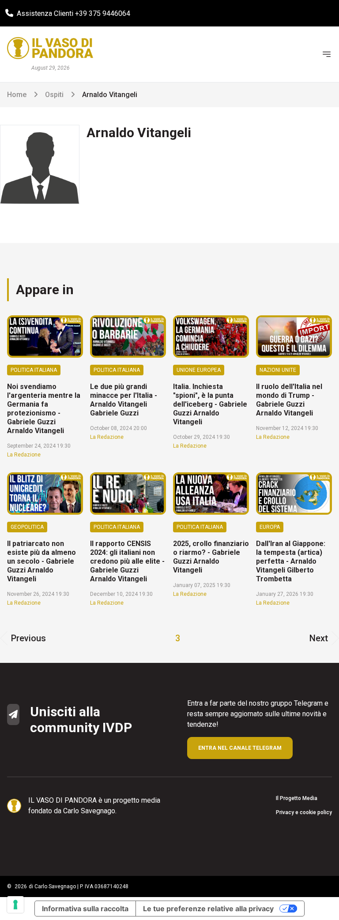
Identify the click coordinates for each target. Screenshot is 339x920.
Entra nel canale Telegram (240, 748)
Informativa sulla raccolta (85, 908)
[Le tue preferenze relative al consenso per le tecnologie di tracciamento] (15, 904)
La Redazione (24, 455)
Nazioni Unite (278, 370)
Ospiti (54, 94)
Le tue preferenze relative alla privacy (208, 908)
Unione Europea (199, 370)
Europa (270, 527)
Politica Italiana (34, 370)
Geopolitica (27, 527)
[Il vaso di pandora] (50, 48)
